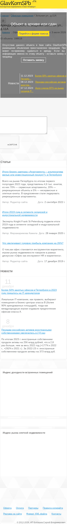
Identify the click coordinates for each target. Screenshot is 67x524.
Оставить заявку (33, 59)
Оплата (20, 508)
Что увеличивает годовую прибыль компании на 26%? (32, 243)
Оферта (7, 508)
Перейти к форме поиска (33, 33)
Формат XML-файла (36, 514)
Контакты (56, 514)
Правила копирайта (53, 508)
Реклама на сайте (12, 514)
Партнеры (33, 508)
